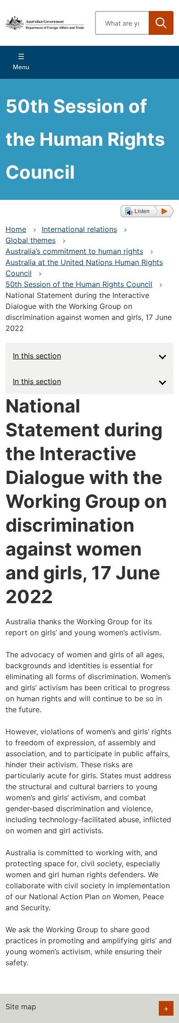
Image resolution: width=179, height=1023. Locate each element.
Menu (21, 67)
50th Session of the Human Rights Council (79, 284)
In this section (37, 355)
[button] (147, 211)
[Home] (45, 22)
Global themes (31, 240)
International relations (79, 229)
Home (16, 229)
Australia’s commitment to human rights (74, 251)
